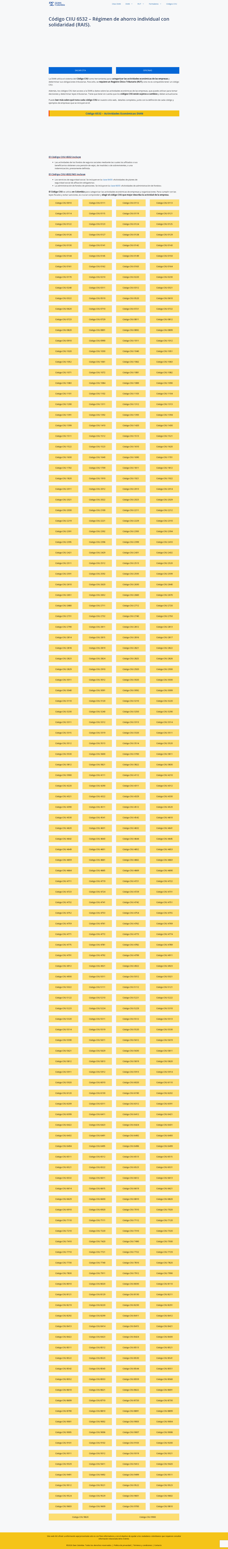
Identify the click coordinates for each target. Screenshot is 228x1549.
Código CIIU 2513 (131, 563)
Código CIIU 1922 (164, 478)
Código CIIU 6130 (97, 1093)
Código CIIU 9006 (97, 1432)
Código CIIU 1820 (63, 478)
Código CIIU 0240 (63, 287)
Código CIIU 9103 (131, 1442)
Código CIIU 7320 (164, 1230)
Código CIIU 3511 (164, 732)
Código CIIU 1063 (164, 361)
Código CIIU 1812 (164, 467)
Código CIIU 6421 (164, 1114)
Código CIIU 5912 (97, 1071)
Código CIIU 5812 (63, 1061)
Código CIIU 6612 (131, 1178)
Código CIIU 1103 (131, 393)
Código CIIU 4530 (63, 817)
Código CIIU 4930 (63, 976)
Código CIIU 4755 (164, 912)
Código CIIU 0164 (164, 266)
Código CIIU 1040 (131, 351)
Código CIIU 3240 (97, 711)
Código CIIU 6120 (63, 1093)
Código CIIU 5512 (131, 1019)
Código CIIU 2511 (63, 563)
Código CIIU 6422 (63, 1124)
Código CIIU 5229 (131, 1008)
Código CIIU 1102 (97, 393)
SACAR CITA (80, 70)
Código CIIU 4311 (131, 785)
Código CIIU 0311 (97, 287)
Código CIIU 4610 (164, 817)
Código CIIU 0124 (131, 224)
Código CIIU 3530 (63, 754)
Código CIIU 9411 (97, 1464)
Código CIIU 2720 (164, 605)
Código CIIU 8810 (97, 1411)
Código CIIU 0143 (164, 245)
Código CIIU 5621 (63, 1050)
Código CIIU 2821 (131, 648)
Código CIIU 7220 (97, 1230)
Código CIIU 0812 (164, 319)
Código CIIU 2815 (97, 637)
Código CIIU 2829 (63, 669)
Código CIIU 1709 (97, 467)
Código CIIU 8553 (97, 1379)
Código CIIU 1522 (63, 446)
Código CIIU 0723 (63, 319)
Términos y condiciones (142, 1545)
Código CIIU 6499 (164, 1146)
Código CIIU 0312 (131, 287)
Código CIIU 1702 (63, 467)
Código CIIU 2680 (63, 605)
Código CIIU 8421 (164, 1326)
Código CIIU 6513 (131, 1156)
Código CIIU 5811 (164, 1050)
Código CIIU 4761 (97, 923)
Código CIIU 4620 (63, 828)
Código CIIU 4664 (63, 870)
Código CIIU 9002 (97, 1421)
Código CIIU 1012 (164, 340)
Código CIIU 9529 (97, 1495)
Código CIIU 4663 (164, 860)
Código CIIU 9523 (164, 1485)
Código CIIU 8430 (164, 1336)
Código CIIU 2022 (97, 499)
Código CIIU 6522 (97, 1167)
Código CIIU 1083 (63, 383)
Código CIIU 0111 (97, 203)
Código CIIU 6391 (164, 1103)
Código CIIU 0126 (63, 234)
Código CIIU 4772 (97, 934)
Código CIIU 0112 (131, 203)
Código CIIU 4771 (63, 934)
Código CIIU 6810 (131, 1199)
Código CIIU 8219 (63, 1305)
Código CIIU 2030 (63, 510)
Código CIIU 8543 (97, 1368)
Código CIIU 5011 (97, 976)
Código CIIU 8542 (63, 1368)
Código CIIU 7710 (63, 1252)
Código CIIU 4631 (97, 828)
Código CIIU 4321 (63, 796)
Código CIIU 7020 (164, 1209)
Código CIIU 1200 (63, 404)
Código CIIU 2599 (164, 573)
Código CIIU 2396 (97, 542)
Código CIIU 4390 (63, 807)
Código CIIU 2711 (97, 605)
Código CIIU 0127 (97, 234)
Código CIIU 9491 (63, 1474)
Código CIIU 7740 (97, 1262)
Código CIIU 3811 (164, 754)
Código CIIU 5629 (97, 1050)
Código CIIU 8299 (97, 1315)
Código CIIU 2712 (131, 605)
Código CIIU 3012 (97, 679)
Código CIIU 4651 (97, 849)
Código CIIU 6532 (63, 1178)
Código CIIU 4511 (97, 807)
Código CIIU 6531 (164, 1167)
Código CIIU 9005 (63, 1432)
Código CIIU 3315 (63, 732)
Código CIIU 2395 (63, 542)
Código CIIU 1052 (63, 361)
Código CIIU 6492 (131, 1135)
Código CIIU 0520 (131, 298)
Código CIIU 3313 (131, 722)
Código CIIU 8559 (131, 1379)
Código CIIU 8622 (131, 1389)
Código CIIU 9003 (131, 1421)
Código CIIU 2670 (164, 595)
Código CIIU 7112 (131, 1220)
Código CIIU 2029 (164, 499)
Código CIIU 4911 (164, 955)
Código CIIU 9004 (164, 1421)
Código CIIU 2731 (63, 616)
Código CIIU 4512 (131, 807)
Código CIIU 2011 (63, 489)
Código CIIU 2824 (97, 658)
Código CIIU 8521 (164, 1347)
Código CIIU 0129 (164, 234)
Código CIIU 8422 (63, 1336)
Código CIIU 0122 (63, 224)
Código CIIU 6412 (131, 1114)
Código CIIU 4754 (131, 912)
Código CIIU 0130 (63, 245)
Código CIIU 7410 (63, 1241)
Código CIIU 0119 (131, 213)
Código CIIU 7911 (97, 1273)
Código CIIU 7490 (131, 1241)
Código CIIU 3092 (131, 690)
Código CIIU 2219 (63, 520)
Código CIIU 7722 (131, 1252)
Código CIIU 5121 (164, 987)
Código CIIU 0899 (164, 330)
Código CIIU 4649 (63, 849)
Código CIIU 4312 (164, 785)
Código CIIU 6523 (131, 1167)
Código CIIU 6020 (131, 1082)
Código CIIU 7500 (164, 1241)
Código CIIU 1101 (63, 393)
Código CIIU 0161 (63, 266)
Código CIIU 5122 (63, 997)
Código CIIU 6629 (63, 1199)
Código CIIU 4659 (63, 860)
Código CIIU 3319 (97, 732)
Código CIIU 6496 (131, 1146)
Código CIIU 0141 (97, 245)
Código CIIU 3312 (97, 722)
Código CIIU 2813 (164, 626)
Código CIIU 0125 (164, 224)
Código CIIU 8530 (131, 1358)
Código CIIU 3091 (97, 690)
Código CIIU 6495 (97, 1146)
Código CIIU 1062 (131, 361)
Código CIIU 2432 (164, 552)
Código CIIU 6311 (97, 1103)
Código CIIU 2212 (164, 510)
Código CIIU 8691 (164, 1389)
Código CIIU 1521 (164, 436)
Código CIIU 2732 (97, 616)
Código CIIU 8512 (97, 1347)
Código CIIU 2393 (131, 531)
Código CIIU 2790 (63, 626)
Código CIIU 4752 (63, 912)
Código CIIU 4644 (131, 838)
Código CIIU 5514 (63, 1029)
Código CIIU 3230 (63, 711)
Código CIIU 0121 (164, 213)
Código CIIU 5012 (131, 976)
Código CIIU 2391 (63, 531)
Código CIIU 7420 (97, 1241)
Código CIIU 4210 (164, 775)
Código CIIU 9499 (131, 1474)
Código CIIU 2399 (131, 542)
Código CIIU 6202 (164, 1093)
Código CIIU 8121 (63, 1294)
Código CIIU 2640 (164, 584)
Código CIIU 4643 (97, 838)
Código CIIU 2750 (164, 616)
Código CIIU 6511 (63, 1156)
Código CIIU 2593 (131, 573)
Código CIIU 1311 (97, 404)
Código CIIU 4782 (131, 944)
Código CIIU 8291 (164, 1305)
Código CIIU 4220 (63, 785)
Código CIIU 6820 (164, 1199)
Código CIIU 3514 (131, 743)
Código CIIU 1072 (97, 372)
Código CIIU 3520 (164, 743)
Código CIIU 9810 (164, 1506)
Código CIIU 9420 (164, 1464)
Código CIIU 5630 (131, 1050)
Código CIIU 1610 (131, 446)
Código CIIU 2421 (63, 552)
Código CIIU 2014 (164, 489)
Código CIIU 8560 (164, 1379)
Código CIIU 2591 (63, 573)
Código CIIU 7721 (97, 1252)
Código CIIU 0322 (63, 298)
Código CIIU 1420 (131, 425)
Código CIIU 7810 (131, 1262)
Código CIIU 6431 (164, 1124)
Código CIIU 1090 (164, 383)
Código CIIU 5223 (63, 1008)
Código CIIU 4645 (164, 838)
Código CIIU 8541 (164, 1358)
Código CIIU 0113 (164, 203)
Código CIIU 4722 (164, 881)
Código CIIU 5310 (164, 1008)
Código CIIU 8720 (131, 1400)
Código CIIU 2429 (97, 552)
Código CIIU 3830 (164, 764)
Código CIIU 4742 (131, 902)
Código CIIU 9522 (131, 1485)
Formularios (154, 4)
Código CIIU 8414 (97, 1326)
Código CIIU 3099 (164, 690)
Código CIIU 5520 (131, 1029)
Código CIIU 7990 (164, 1273)
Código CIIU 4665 (97, 870)
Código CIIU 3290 (164, 711)
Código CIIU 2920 (131, 669)
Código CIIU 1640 (97, 457)
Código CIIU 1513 (131, 436)
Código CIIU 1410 (97, 425)
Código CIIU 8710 (97, 1400)
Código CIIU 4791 (63, 955)
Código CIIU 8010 (63, 1283)
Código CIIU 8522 (63, 1358)
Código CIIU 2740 (131, 616)
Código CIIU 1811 (131, 467)
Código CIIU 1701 (164, 457)
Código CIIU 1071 (63, 372)
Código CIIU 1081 (131, 372)
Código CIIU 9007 (131, 1432)
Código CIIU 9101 (63, 1442)
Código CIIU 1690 (131, 457)
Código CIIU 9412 (131, 1464)
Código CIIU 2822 (164, 648)
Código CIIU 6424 (131, 1124)
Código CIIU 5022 (63, 987)
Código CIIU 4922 (131, 966)
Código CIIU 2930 (164, 669)
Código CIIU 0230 (164, 277)
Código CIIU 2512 (97, 563)
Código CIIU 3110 (63, 701)
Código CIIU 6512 (97, 1156)
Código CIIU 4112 (131, 775)
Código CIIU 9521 (97, 1485)
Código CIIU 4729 (131, 891)
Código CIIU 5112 (131, 987)
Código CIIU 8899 (164, 1411)
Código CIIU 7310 (131, 1230)
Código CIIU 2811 (97, 626)
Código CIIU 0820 (63, 330)
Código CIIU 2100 (97, 510)
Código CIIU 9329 (63, 1464)
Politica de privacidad (122, 1545)
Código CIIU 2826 (164, 658)
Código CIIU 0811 (131, 319)
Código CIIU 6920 (97, 1209)
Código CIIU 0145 (97, 255)
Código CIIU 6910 (63, 1209)
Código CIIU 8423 (97, 1336)
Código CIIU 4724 (97, 891)
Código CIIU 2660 (131, 595)
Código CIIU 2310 (164, 520)
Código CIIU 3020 (131, 679)
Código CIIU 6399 (63, 1114)
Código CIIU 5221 (131, 997)
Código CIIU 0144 (63, 255)
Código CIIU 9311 (63, 1453)
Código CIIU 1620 (164, 446)
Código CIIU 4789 (164, 944)
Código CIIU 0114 (63, 213)
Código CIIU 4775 (63, 944)
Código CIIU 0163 (131, 266)
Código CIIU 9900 (148, 1517)
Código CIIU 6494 (63, 1146)
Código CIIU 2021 (63, 499)
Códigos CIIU (171, 4)
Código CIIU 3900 (63, 775)
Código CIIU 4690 (164, 870)
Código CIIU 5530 (164, 1029)
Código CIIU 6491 (97, 1135)
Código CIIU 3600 (97, 754)
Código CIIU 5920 (63, 1082)
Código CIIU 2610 (63, 584)
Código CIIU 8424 (131, 1336)
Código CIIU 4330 (164, 796)
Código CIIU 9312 (97, 1453)
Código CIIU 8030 (131, 1283)
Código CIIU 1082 (164, 372)
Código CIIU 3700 (131, 754)
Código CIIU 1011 (131, 340)
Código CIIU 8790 (63, 1411)
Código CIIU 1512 (97, 436)
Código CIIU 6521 (63, 1167)
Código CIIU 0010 (63, 203)
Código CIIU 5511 (97, 1019)
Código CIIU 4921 (97, 966)
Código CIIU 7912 (131, 1273)
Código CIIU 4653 (164, 849)
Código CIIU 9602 (164, 1495)
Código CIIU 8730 (164, 1400)
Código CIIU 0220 (131, 277)
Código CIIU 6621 (164, 1188)
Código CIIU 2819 (97, 648)
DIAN (128, 4)
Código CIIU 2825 (131, 658)
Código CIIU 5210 (97, 997)
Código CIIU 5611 (97, 1040)
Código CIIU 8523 (97, 1358)
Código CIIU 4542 (131, 817)
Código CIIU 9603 (63, 1506)
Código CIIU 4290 (97, 785)
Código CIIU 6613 (164, 1178)
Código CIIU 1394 (164, 414)
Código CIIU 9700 (131, 1506)
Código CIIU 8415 (131, 1326)
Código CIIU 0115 (97, 213)
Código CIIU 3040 (63, 690)
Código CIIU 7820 (164, 1262)
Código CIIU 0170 (63, 277)
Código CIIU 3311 (63, 722)
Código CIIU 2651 (63, 595)
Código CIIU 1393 (131, 414)
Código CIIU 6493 (164, 1135)
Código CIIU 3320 (131, 732)
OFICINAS (147, 70)
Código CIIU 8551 (164, 1368)
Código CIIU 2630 (131, 584)
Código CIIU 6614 (63, 1188)
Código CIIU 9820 (80, 1517)
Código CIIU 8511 (63, 1347)
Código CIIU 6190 (131, 1093)
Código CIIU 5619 (164, 1040)
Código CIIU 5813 (97, 1061)
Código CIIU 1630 (63, 457)
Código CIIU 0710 (97, 308)
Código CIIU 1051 (164, 351)
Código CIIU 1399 (63, 425)
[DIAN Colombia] (57, 4)
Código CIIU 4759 (63, 923)
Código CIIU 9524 (63, 1495)
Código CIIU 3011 (63, 679)
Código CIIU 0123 (97, 224)
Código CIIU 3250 (131, 711)
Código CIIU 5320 (63, 1019)
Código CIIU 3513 (97, 743)
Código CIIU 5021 (164, 976)
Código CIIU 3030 (164, 679)
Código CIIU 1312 (131, 404)
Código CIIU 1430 (164, 425)
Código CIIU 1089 (131, 383)
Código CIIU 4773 (131, 934)
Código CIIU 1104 (164, 393)
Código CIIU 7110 (63, 1220)
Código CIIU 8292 (63, 1315)
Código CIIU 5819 (131, 1061)
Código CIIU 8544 (131, 1368)
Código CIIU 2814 (63, 637)
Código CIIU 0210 (97, 277)
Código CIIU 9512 (63, 1485)
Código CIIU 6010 (97, 1082)
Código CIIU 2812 (131, 626)
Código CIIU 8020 (97, 1283)
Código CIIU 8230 (131, 1305)
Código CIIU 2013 (131, 489)
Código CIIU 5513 (164, 1019)
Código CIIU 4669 (131, 870)
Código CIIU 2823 (63, 658)
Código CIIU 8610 (63, 1389)
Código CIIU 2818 (63, 648)
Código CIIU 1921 (131, 478)
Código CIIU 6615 (97, 1188)
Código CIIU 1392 (97, 414)
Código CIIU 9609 (97, 1506)
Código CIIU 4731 (164, 891)
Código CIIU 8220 (97, 1305)
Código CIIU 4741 (97, 902)
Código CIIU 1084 (97, 383)
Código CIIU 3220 (164, 701)
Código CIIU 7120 (164, 1220)
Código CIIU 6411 (97, 1114)
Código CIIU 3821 (97, 764)
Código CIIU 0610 (164, 298)
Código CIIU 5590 (63, 1040)
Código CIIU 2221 (97, 520)
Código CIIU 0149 (131, 255)
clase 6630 (115, 185)
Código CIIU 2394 (164, 531)
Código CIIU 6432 (63, 1135)
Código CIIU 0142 (131, 245)
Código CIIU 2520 (164, 563)
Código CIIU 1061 (97, 361)
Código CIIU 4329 (131, 796)
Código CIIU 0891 (97, 330)
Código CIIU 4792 (97, 955)
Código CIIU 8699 (63, 1400)
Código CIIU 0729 (97, 319)
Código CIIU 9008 (164, 1432)
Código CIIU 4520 (164, 807)
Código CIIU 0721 (131, 308)
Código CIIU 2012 (97, 489)
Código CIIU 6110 (164, 1082)
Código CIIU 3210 (131, 701)
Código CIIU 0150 (164, 255)
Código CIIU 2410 (164, 542)
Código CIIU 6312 (131, 1103)
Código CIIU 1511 (63, 436)
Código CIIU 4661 (97, 860)
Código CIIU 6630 (97, 1199)
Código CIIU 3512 (63, 743)
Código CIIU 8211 (164, 1294)
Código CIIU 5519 (97, 1029)
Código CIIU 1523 (97, 446)
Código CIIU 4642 (63, 838)
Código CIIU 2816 (131, 637)
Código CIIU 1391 (63, 414)
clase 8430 (107, 179)
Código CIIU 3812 (63, 764)
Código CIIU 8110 (164, 1283)
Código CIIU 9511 (164, 1474)
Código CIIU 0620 (63, 308)
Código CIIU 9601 (131, 1495)
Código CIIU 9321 (164, 1453)
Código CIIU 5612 (131, 1040)
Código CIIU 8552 (63, 1379)
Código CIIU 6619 (131, 1188)
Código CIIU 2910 (97, 669)
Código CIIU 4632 (131, 828)
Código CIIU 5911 (63, 1071)
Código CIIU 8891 (131, 1411)
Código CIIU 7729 (164, 1252)
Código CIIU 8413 (63, 1326)
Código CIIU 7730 (63, 1262)
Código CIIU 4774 (164, 934)
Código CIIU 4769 (164, 923)
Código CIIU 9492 (97, 1474)
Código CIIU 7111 (97, 1220)
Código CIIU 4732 (63, 902)
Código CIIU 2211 (131, 510)
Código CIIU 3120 (97, 701)
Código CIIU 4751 (164, 902)
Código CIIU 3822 (131, 764)
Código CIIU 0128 (131, 234)
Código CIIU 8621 (97, 1389)
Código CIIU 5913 (131, 1071)
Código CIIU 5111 (97, 987)
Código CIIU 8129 (97, 1294)
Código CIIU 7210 (63, 1230)
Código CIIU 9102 (97, 1442)
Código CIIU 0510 (97, 298)
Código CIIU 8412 (164, 1315)
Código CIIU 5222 (164, 997)
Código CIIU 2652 (97, 595)
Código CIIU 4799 (131, 955)
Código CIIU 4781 (97, 944)
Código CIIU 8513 (131, 1347)
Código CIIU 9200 (164, 1442)
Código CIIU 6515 (164, 1156)
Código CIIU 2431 (131, 552)
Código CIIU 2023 (131, 499)
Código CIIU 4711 (63, 881)
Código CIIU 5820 (164, 1061)
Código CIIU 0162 (97, 266)
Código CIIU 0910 (63, 340)
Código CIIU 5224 (97, 1008)
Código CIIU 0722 (164, 308)
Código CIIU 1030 (97, 351)
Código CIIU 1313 (164, 404)
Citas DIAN (116, 4)
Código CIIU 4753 (97, 912)
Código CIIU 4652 (131, 849)
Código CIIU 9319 (131, 1453)
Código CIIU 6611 (97, 1178)
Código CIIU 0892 (131, 330)
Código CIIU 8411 (131, 1315)
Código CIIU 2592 (97, 573)
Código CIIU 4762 (131, 923)
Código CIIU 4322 (97, 796)
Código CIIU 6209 (63, 1103)
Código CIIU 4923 (164, 966)
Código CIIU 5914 (164, 1071)
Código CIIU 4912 (63, 966)
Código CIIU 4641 (164, 828)
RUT (139, 4)
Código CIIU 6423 (97, 1124)
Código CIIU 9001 (63, 1421)
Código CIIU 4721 (131, 881)
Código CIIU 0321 (164, 287)
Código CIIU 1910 (97, 478)
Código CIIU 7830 (63, 1273)
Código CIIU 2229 (131, 520)
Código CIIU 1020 (63, 351)
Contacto (158, 1545)
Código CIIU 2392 (97, 531)
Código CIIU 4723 (63, 891)
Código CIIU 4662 (131, 860)
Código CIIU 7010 (131, 1209)
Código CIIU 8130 (131, 1294)
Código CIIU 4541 (97, 817)
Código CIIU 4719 (97, 881)
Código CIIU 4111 (97, 775)
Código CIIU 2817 (164, 637)
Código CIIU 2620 (97, 584)
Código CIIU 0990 (97, 340)
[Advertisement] (114, 48)
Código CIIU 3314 (164, 722)
